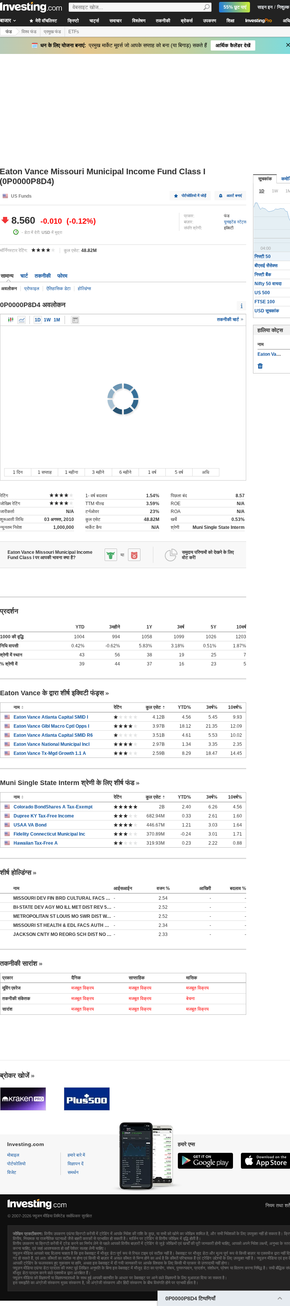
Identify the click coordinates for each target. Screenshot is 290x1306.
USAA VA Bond (30, 825)
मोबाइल (13, 1155)
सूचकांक (265, 178)
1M (57, 320)
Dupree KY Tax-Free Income (44, 816)
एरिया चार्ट (21, 320)
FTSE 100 (265, 301)
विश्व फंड (29, 31)
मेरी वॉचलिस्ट (45, 20)
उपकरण (209, 20)
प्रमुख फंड (52, 31)
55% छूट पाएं (235, 7)
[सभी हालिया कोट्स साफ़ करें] (260, 364)
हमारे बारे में (76, 1155)
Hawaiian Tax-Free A (36, 843)
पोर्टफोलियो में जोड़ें (194, 196)
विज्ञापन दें (75, 1163)
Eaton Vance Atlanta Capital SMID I (51, 717)
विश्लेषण (138, 20)
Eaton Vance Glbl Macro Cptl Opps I (51, 726)
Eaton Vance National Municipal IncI (51, 744)
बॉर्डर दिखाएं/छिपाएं (75, 320)
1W (47, 320)
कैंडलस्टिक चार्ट (11, 320)
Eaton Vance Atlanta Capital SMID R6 (53, 735)
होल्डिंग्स (84, 288)
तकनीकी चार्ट (228, 319)
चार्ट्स (94, 20)
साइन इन (265, 7)
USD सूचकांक (267, 310)
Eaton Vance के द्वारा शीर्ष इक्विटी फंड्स (52, 693)
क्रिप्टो (73, 20)
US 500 (262, 292)
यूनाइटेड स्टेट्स (235, 222)
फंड (9, 31)
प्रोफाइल (31, 288)
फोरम (62, 276)
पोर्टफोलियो (16, 1163)
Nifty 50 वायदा (268, 283)
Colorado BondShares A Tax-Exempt (53, 807)
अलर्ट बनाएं (234, 196)
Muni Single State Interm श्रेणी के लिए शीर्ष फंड (67, 783)
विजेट (11, 1172)
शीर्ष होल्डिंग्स (15, 872)
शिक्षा (230, 20)
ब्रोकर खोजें (14, 1075)
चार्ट (24, 276)
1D (38, 320)
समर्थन (73, 1172)
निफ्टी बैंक (263, 274)
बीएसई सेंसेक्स (266, 265)
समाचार (116, 20)
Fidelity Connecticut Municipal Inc (49, 834)
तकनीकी (163, 20)
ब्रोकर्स (187, 20)
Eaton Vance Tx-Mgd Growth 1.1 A (50, 753)
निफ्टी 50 (263, 256)
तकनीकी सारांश (18, 963)
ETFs (73, 31)
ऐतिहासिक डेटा (58, 288)
